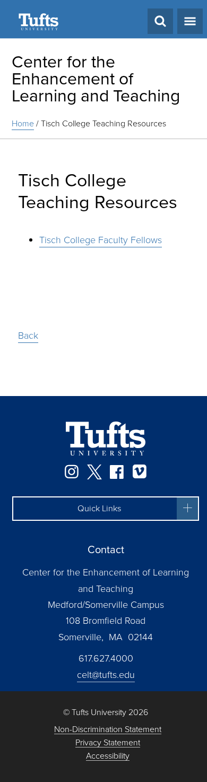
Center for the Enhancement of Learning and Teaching (96, 78)
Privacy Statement (107, 742)
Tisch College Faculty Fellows (100, 240)
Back (28, 335)
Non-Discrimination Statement (107, 729)
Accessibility (108, 756)
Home (23, 123)
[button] (105, 508)
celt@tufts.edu (106, 675)
